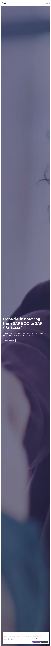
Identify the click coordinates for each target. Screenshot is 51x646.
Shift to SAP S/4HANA (9, 340)
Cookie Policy (39, 636)
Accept (36, 641)
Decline (44, 641)
